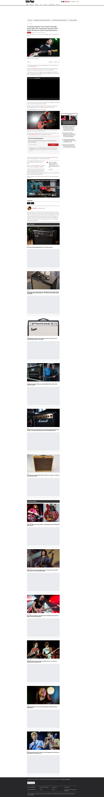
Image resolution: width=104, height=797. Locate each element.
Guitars (36, 4)
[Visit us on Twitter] (63, 1)
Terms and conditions (31, 787)
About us (53, 789)
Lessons (45, 4)
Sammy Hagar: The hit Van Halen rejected (41, 20)
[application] (43, 88)
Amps (31, 23)
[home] (27, 4)
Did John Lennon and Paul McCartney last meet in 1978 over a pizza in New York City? (69, 146)
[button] (76, 1)
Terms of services (42, 147)
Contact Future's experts (44, 787)
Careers (41, 789)
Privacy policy (54, 787)
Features (29, 32)
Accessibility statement (31, 789)
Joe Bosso (34, 32)
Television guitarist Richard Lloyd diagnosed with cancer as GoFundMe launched (69, 140)
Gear (41, 4)
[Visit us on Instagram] (65, 1)
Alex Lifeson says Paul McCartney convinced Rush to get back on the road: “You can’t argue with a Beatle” (69, 135)
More (57, 4)
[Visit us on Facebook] (61, 1)
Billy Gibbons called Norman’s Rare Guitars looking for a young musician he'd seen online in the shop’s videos (69, 128)
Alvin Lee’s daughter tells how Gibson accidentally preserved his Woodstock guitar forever (69, 122)
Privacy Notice (32, 148)
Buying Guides (52, 4)
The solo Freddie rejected (74, 20)
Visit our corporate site (66, 779)
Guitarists (31, 4)
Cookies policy (66, 787)
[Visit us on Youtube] (67, 1)
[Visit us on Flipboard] (68, 1)
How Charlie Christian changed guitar (59, 20)
